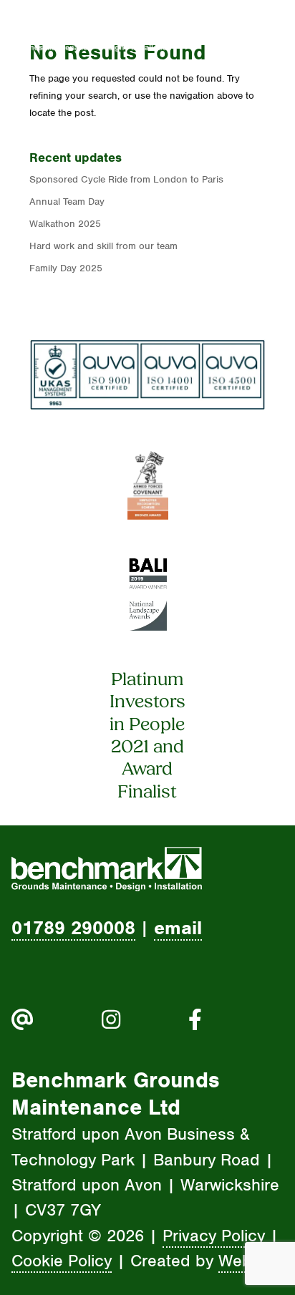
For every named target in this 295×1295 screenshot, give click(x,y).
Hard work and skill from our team (103, 246)
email (178, 927)
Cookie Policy (61, 1260)
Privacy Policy (214, 1235)
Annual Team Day (67, 201)
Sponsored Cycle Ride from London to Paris (126, 179)
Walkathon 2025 (65, 224)
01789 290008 (73, 927)
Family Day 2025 (65, 268)
